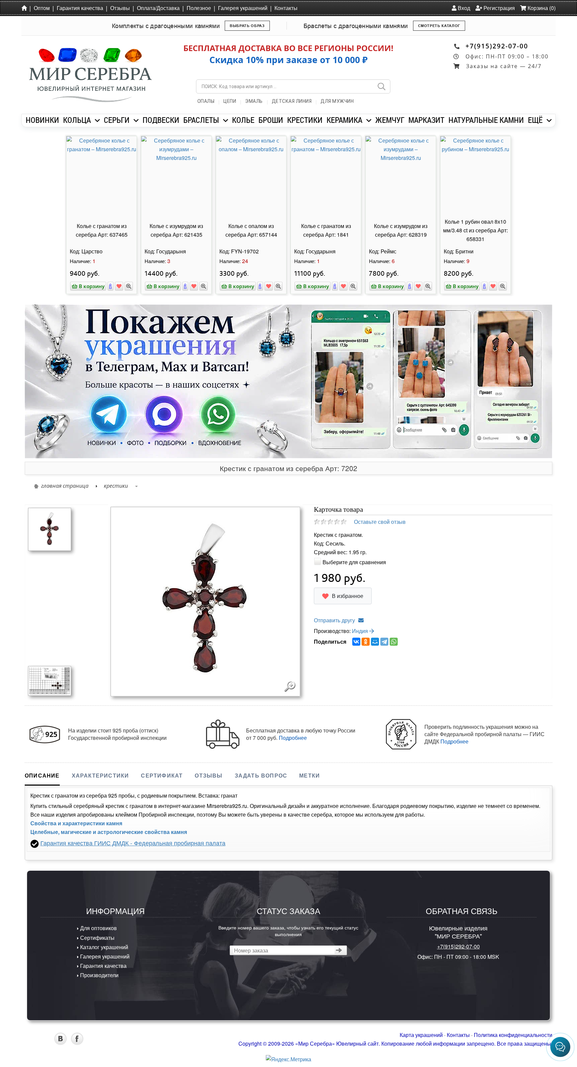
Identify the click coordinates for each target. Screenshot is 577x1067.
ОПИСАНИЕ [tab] (42, 775)
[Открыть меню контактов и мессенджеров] (560, 1047)
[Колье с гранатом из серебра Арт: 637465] (101, 176)
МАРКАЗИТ (426, 120)
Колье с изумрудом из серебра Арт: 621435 (176, 230)
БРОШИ (270, 120)
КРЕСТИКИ (305, 120)
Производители (99, 975)
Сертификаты (97, 937)
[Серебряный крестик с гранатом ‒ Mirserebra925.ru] (49, 528)
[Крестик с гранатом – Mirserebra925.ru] (49, 680)
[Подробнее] (111, 286)
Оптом (42, 8)
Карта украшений (421, 1035)
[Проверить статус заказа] (339, 950)
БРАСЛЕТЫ (201, 120)
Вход (463, 8)
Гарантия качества (80, 8)
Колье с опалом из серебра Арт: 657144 (251, 230)
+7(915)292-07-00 (496, 45)
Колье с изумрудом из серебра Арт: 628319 (400, 230)
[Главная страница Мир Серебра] (25, 8)
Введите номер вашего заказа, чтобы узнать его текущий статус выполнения (288, 930)
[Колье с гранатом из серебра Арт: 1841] (326, 176)
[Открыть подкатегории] (97, 121)
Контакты (286, 8)
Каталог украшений (103, 947)
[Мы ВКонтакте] (60, 1043)
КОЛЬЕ (243, 120)
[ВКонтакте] (356, 642)
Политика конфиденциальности (513, 1035)
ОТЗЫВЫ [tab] (208, 775)
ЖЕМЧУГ (389, 120)
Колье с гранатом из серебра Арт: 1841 (326, 230)
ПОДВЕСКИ (161, 120)
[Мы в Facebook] (77, 1043)
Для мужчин (337, 101)
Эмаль (254, 101)
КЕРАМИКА (344, 120)
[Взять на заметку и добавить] (119, 286)
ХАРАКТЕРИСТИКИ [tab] (100, 775)
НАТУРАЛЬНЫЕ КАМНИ (486, 120)
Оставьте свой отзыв (380, 521)
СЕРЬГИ (117, 120)
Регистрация (498, 8)
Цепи (229, 101)
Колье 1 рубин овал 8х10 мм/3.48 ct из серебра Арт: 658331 (475, 230)
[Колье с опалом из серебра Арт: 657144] (251, 176)
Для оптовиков (98, 928)
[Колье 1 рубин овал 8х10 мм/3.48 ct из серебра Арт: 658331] (475, 176)
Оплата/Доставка (158, 8)
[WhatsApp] (394, 642)
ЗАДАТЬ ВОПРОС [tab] (261, 775)
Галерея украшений (242, 8)
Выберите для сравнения (354, 562)
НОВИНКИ (42, 120)
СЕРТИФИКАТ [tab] (162, 775)
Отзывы (120, 8)
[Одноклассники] (366, 642)
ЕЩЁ (535, 120)
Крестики (116, 485)
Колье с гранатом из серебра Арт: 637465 (102, 230)
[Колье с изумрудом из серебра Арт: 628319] (401, 176)
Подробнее (293, 737)
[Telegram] (384, 642)
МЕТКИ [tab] (309, 775)
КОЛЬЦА (77, 120)
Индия (360, 631)
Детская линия (292, 101)
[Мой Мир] (375, 642)
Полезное (199, 8)
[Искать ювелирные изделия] (381, 86)
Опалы (206, 101)
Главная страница (64, 485)
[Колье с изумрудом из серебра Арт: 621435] (176, 176)
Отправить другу (334, 620)
